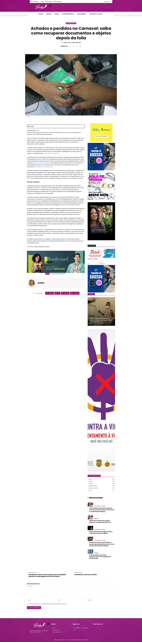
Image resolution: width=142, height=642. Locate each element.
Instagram (85, 628)
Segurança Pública (71, 23)
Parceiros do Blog (93, 259)
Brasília (92, 316)
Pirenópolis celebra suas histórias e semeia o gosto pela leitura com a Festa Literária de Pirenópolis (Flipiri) (101, 544)
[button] (112, 1)
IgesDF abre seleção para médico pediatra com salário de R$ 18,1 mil (100, 521)
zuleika (65, 42)
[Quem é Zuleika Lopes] (101, 219)
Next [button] (113, 186)
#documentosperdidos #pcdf (57, 273)
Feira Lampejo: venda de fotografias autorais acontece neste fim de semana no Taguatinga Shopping (101, 509)
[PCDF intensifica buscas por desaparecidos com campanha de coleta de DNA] (90, 551)
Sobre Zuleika (92, 245)
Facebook (77, 628)
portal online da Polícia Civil (51, 153)
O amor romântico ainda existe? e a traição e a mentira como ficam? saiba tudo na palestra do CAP (100, 320)
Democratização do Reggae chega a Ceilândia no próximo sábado (100, 532)
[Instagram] (82, 628)
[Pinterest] (76, 46)
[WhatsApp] (80, 46)
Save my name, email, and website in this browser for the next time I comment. (47, 604)
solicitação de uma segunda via (43, 167)
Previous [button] (89, 186)
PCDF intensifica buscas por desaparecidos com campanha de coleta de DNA (100, 556)
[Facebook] (69, 46)
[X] (73, 46)
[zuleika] (32, 283)
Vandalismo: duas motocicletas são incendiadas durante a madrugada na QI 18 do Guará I (47, 575)
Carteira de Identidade (40, 163)
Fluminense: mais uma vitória (85, 574)
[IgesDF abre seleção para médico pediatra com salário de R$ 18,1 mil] (90, 517)
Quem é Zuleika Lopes (98, 230)
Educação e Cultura (99, 506)
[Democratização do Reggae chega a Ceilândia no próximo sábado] (90, 528)
